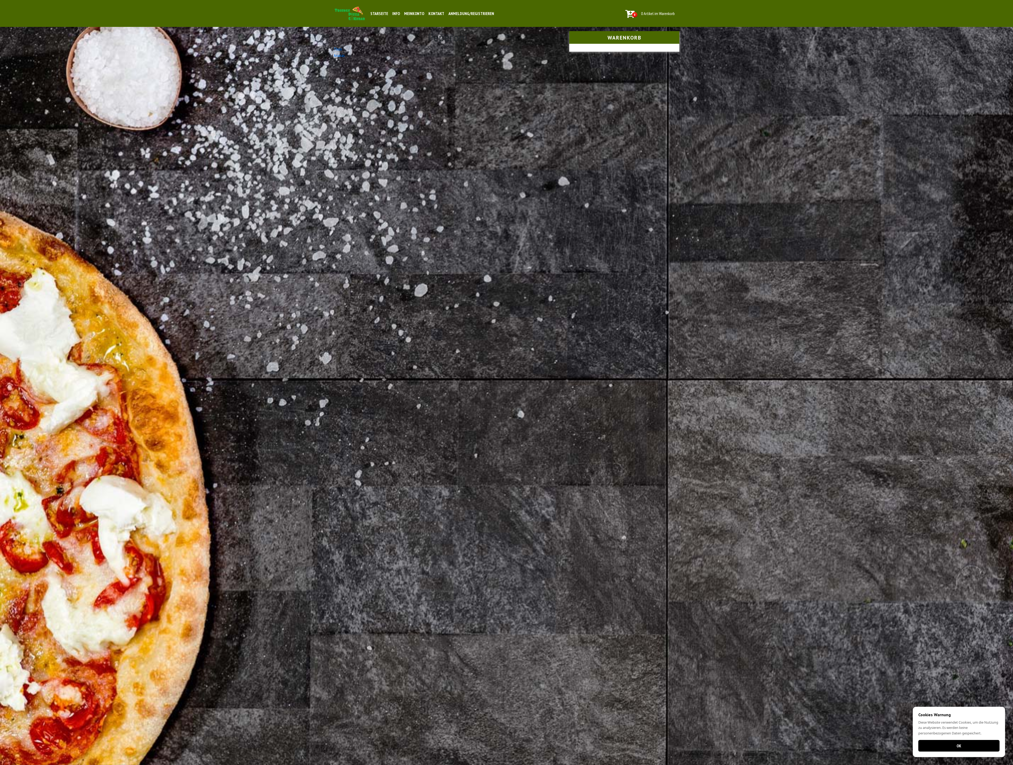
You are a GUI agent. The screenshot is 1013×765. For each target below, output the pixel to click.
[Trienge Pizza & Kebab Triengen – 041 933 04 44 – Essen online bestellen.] (350, 13)
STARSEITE (379, 13)
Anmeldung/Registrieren (471, 13)
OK (959, 745)
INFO (396, 13)
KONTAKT (436, 13)
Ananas (339, 55)
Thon (338, 49)
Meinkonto (414, 13)
